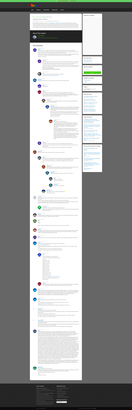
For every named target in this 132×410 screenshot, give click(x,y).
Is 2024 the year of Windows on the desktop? (90, 149)
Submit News (55, 9)
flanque (44, 142)
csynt (39, 236)
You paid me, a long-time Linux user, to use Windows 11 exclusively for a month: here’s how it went (92, 126)
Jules (43, 157)
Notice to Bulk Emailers (61, 393)
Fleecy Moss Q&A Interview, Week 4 (91, 96)
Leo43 (39, 242)
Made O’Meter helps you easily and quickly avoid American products (92, 159)
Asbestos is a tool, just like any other (91, 130)
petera (39, 49)
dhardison (40, 309)
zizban (43, 85)
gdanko (39, 229)
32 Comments (56, 21)
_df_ (43, 73)
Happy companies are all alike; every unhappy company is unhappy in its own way (92, 134)
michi (39, 330)
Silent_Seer (49, 190)
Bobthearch (40, 367)
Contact (62, 9)
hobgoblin (52, 172)
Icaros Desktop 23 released (89, 99)
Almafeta (40, 79)
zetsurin (39, 214)
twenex (43, 91)
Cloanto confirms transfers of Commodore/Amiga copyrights (90, 110)
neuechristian (40, 320)
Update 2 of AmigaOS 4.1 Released (90, 102)
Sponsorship (46, 9)
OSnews (37, 408)
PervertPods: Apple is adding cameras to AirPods (91, 139)
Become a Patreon (88, 60)
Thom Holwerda (36, 21)
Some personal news (88, 168)
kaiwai (55, 120)
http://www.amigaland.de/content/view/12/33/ (51, 276)
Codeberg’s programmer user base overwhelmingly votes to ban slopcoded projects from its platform (91, 120)
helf (38, 220)
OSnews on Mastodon (61, 391)
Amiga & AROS (49, 21)
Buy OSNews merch (88, 61)
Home (32, 9)
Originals (38, 9)
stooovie (48, 99)
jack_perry (44, 206)
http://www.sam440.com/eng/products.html (50, 75)
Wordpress (46, 394)
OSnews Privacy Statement (41, 388)
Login (86, 81)
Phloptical (40, 151)
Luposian (39, 196)
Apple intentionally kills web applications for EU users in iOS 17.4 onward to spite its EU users (92, 154)
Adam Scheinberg (50, 393)
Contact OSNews (60, 395)
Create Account (88, 80)
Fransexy (44, 60)
